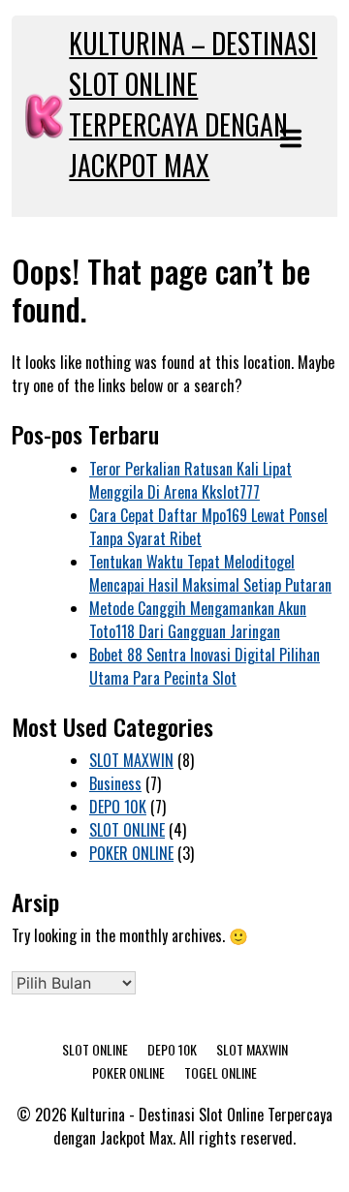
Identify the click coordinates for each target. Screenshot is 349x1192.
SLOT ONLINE (127, 829)
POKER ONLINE (131, 853)
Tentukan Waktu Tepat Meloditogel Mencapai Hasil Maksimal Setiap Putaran (210, 573)
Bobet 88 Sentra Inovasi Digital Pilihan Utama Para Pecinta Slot (204, 666)
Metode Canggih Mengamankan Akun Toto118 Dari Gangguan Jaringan (197, 619)
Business (115, 783)
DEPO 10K (117, 806)
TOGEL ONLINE (220, 1072)
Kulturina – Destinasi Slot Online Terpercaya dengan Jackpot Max (193, 104)
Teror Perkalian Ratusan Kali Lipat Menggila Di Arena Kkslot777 (190, 480)
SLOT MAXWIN (131, 760)
